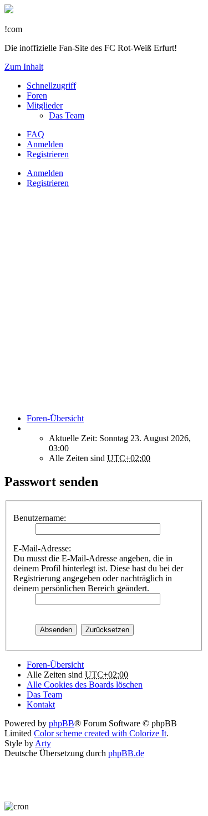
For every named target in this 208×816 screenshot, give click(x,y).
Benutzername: (39, 518)
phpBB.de (126, 753)
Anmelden (45, 173)
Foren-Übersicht (55, 664)
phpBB (61, 723)
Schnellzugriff (51, 85)
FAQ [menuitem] (35, 134)
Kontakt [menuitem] (41, 704)
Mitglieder (45, 105)
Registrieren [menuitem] (48, 154)
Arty (43, 743)
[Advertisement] (104, 301)
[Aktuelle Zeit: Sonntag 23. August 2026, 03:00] (30, 428)
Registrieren (48, 183)
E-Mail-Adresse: (42, 548)
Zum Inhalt (23, 66)
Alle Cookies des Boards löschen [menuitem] (85, 684)
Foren (37, 95)
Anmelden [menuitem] (45, 144)
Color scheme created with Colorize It (100, 733)
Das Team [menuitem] (66, 115)
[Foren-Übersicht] (8, 10)
